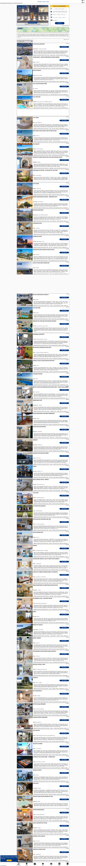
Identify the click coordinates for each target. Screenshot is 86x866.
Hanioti (18, 731)
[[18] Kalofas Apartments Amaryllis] (25, 300)
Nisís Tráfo (19, 322)
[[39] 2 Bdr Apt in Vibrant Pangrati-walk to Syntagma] (25, 577)
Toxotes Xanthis (20, 625)
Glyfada (18, 665)
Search (59, 23)
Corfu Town (19, 237)
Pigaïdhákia (19, 158)
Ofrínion (18, 295)
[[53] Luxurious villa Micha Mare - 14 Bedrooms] (25, 762)
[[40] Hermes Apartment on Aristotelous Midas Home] (25, 590)
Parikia (18, 250)
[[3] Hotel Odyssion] (25, 75)
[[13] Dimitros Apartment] (25, 215)
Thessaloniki (19, 440)
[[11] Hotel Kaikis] (25, 189)
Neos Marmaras (20, 211)
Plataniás (18, 131)
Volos (18, 388)
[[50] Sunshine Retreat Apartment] (25, 722)
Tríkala (18, 171)
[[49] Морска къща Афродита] (25, 709)
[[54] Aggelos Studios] (25, 775)
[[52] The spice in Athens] (25, 749)
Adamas (18, 771)
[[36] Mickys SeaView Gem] (25, 537)
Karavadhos (19, 97)
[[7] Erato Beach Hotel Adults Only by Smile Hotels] (25, 136)
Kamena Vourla (20, 45)
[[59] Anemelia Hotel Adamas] (25, 841)
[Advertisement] (43, 284)
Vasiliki (18, 71)
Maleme (18, 308)
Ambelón (18, 533)
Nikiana (18, 546)
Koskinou (18, 493)
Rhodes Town (19, 427)
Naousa (18, 454)
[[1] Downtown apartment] (25, 49)
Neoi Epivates (19, 823)
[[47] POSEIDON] (25, 683)
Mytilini (18, 639)
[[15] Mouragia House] (25, 241)
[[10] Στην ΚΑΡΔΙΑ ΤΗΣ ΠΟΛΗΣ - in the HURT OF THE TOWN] (25, 175)
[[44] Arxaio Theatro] (25, 643)
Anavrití (18, 520)
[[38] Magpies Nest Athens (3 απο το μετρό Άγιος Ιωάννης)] (25, 564)
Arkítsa (18, 678)
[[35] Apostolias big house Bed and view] (25, 524)
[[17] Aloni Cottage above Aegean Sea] (25, 268)
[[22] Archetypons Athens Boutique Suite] (25, 352)
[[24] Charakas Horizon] (25, 379)
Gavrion (18, 374)
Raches (18, 263)
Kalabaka (18, 184)
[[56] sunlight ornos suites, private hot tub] (25, 801)
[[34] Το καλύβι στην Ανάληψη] (25, 511)
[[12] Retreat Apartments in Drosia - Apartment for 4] (25, 202)
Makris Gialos (19, 197)
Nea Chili (18, 335)
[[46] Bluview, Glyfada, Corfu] (25, 669)
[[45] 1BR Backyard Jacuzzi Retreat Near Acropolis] (25, 656)
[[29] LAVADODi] (25, 445)
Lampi (18, 599)
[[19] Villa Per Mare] (25, 313)
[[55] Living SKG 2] (25, 788)
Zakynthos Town (20, 401)
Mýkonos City (19, 797)
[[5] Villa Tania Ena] (25, 102)
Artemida (19, 480)
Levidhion (19, 361)
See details (64, 46)
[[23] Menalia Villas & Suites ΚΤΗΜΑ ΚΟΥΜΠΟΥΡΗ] (25, 366)
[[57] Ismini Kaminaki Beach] (25, 815)
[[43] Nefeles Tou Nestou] (25, 630)
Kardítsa (18, 718)
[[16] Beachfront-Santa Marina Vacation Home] (25, 255)
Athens (18, 58)
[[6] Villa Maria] (25, 123)
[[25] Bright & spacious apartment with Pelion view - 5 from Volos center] (25, 392)
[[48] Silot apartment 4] (25, 696)
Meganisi (18, 145)
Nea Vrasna (19, 467)
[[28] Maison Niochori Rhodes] (25, 432)
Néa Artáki (19, 612)
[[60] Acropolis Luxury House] (25, 854)
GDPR (4, 858)
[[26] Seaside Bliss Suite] (25, 405)
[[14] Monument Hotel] (25, 228)
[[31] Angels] (25, 471)
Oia (17, 84)
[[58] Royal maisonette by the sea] (25, 828)
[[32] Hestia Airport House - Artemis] (25, 485)
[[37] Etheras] (25, 551)
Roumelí (18, 757)
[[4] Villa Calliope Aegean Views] (25, 89)
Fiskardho (19, 414)
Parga (18, 118)
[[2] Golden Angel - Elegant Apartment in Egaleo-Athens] (25, 62)
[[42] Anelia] (25, 617)
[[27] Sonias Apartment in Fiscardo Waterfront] (25, 418)
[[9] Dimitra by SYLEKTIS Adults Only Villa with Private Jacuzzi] (25, 162)
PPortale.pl (5, 865)
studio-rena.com (43, 1)
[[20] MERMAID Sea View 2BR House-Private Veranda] (25, 326)
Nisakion (18, 810)
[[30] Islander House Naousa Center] (25, 458)
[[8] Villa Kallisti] (25, 149)
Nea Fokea (19, 691)
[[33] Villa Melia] (25, 498)
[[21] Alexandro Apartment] (25, 339)
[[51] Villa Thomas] (25, 735)
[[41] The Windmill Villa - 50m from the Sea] (25, 603)
